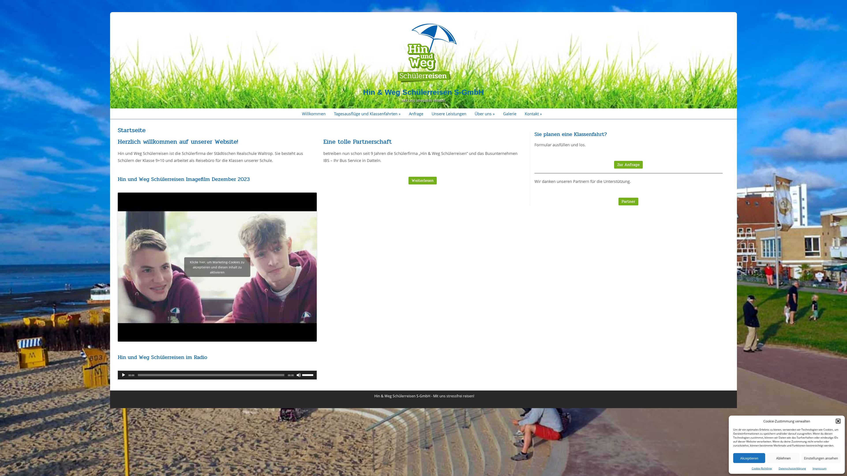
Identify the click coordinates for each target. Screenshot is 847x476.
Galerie (509, 113)
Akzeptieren (749, 458)
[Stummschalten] (298, 375)
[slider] (308, 375)
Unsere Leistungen (449, 113)
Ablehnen (783, 458)
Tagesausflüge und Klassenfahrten (367, 113)
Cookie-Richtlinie (762, 468)
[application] (217, 375)
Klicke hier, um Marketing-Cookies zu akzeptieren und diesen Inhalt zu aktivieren (217, 267)
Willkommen (314, 113)
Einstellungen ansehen (821, 458)
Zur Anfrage (628, 165)
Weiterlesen (423, 180)
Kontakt (533, 113)
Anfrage (416, 113)
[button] (838, 421)
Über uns (485, 113)
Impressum (819, 468)
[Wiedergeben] (123, 375)
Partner (628, 201)
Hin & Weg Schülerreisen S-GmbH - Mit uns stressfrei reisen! (424, 396)
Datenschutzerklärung (792, 468)
